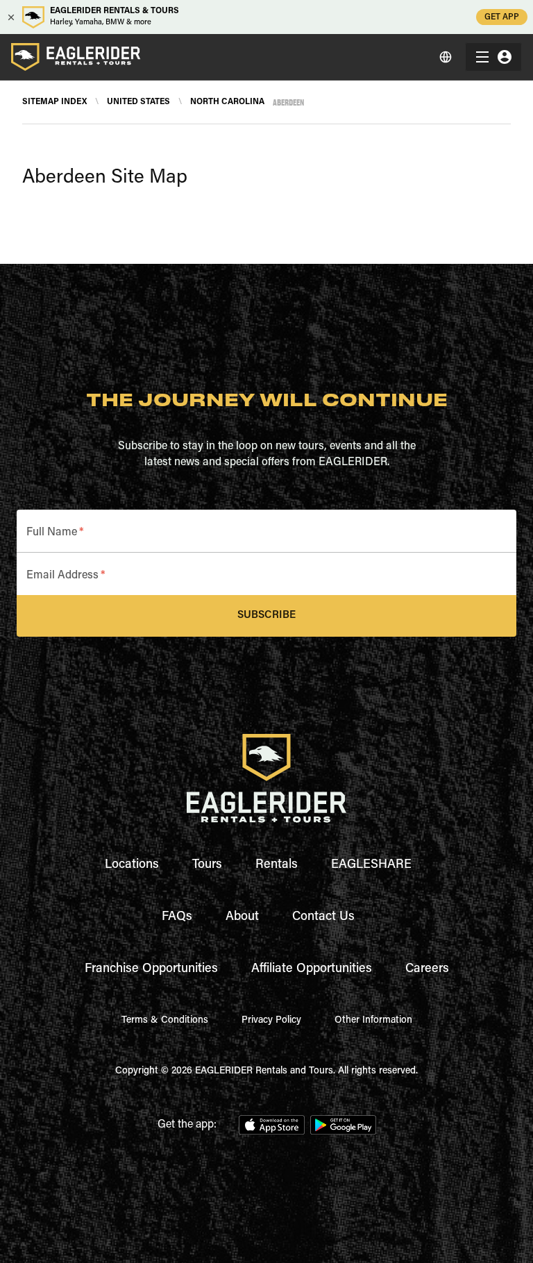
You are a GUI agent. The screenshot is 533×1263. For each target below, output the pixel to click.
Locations (132, 865)
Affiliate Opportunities (311, 969)
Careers (427, 969)
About (242, 917)
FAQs (177, 917)
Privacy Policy (271, 1021)
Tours (207, 865)
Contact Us (323, 917)
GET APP (501, 17)
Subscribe (266, 615)
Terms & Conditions (164, 1021)
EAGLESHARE (371, 865)
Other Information (373, 1021)
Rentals (276, 865)
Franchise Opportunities (151, 969)
